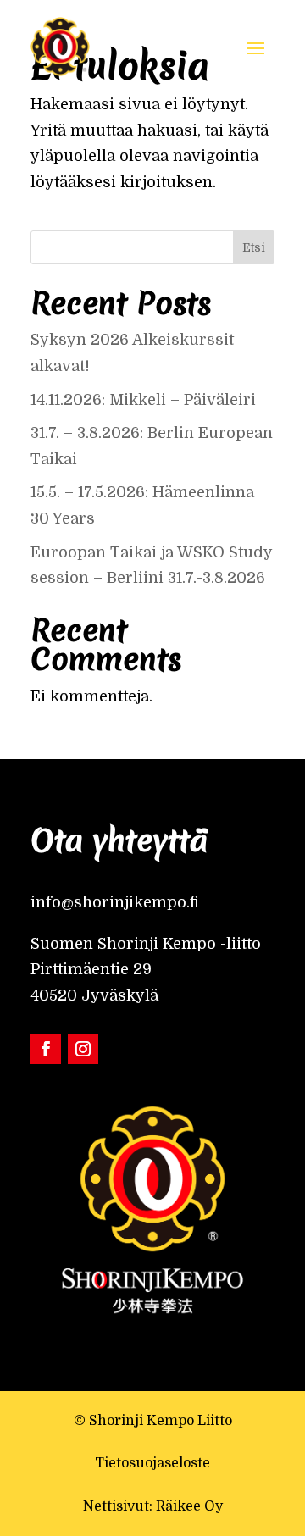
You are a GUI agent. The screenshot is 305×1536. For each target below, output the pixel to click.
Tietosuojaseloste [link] (152, 1463)
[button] (255, 46)
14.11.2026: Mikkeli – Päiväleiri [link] (145, 399)
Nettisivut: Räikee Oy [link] (153, 1506)
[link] (60, 46)
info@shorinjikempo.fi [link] (114, 902)
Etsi (253, 247)
